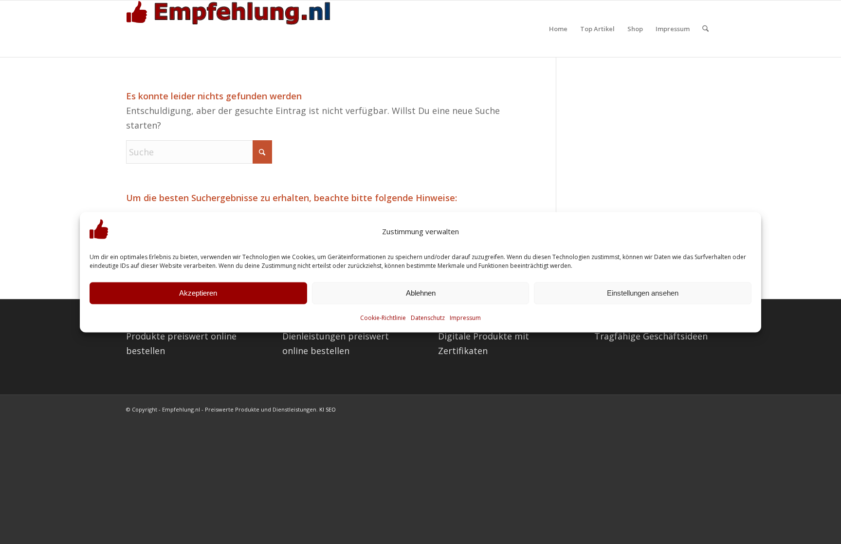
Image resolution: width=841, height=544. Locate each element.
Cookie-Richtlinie (383, 317)
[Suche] (705, 28)
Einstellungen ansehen (642, 293)
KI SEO (327, 409)
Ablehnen (421, 293)
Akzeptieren (198, 293)
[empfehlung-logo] (230, 28)
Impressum (465, 317)
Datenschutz (428, 317)
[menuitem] (558, 28)
